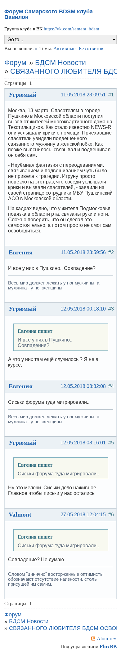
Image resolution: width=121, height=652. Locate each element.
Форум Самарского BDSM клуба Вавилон (48, 14)
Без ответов (91, 48)
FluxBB (108, 647)
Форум (15, 63)
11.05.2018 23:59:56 (83, 252)
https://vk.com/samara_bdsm (71, 28)
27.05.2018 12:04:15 (83, 514)
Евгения (21, 252)
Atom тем (107, 638)
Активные (64, 48)
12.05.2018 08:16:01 (83, 442)
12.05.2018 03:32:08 (83, 386)
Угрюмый (23, 94)
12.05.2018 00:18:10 (83, 308)
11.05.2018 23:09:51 (83, 94)
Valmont (20, 514)
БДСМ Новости (60, 63)
